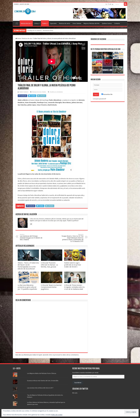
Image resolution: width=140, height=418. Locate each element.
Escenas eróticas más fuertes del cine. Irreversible (42, 380)
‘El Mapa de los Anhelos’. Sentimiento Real (40, 30)
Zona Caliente (77, 23)
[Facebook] (108, 4)
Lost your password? (99, 99)
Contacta (117, 23)
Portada (17, 23)
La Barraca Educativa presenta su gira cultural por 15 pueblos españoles (27, 287)
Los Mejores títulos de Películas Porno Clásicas (41, 373)
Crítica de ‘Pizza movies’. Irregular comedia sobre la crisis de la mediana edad (74, 287)
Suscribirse (77, 382)
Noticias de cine (26, 23)
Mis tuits (74, 393)
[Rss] (106, 4)
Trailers (44, 23)
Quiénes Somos (107, 23)
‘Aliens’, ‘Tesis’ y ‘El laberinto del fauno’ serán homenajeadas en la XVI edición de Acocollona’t (28, 266)
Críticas (36, 23)
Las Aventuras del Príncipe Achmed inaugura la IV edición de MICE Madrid (31, 237)
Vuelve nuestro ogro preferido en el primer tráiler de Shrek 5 (72, 265)
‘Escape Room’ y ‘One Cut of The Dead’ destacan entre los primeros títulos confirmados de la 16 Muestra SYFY (72, 238)
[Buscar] (125, 4)
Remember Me (107, 94)
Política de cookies (56, 415)
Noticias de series (64, 23)
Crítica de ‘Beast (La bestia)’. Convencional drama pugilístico (51, 287)
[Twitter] (110, 4)
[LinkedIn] (112, 4)
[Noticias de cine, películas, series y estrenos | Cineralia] (25, 11)
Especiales (53, 23)
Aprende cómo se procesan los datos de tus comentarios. (61, 355)
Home (19, 38)
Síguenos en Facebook (98, 39)
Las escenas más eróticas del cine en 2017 (40, 388)
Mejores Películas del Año (92, 23)
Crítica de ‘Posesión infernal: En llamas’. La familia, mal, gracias (49, 265)
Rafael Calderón (23, 92)
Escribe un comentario (56, 92)
